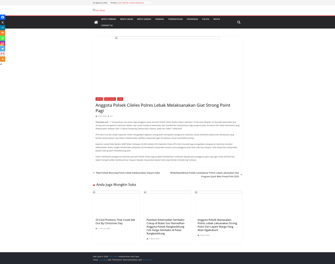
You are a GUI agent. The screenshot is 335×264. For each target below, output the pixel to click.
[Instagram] (2, 43)
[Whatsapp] (2, 38)
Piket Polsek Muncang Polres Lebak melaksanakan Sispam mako (128, 172)
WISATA (216, 19)
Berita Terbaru (108, 19)
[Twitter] (2, 48)
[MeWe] (2, 27)
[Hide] (1, 64)
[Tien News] (96, 22)
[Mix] (2, 33)
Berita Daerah (144, 19)
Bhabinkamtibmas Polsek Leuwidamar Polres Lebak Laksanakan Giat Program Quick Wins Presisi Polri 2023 (204, 174)
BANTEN (99, 99)
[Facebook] (2, 17)
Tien (111, 116)
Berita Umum (126, 19)
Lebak (120, 99)
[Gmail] (2, 53)
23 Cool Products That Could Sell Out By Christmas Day (115, 221)
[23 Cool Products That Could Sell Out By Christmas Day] (116, 192)
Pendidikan (192, 19)
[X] (2, 22)
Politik (205, 19)
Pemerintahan (175, 19)
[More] (2, 59)
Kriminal (159, 19)
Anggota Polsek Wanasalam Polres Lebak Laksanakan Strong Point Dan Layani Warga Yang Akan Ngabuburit (217, 225)
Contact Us (107, 25)
